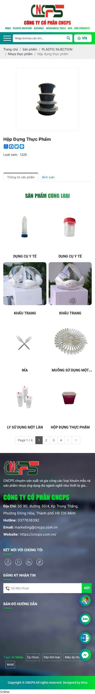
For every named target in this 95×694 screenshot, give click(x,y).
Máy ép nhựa (74, 657)
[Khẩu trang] (24, 283)
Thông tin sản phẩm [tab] (20, 177)
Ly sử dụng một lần (25, 427)
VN (84, 38)
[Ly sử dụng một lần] (24, 397)
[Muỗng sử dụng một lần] (70, 340)
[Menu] (7, 38)
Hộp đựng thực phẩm (70, 427)
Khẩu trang (25, 313)
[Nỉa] (24, 340)
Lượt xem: (10, 154)
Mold (10, 664)
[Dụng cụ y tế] (24, 226)
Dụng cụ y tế (24, 256)
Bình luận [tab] (48, 177)
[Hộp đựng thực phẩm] (70, 397)
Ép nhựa (33, 657)
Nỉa (25, 370)
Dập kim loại (52, 657)
